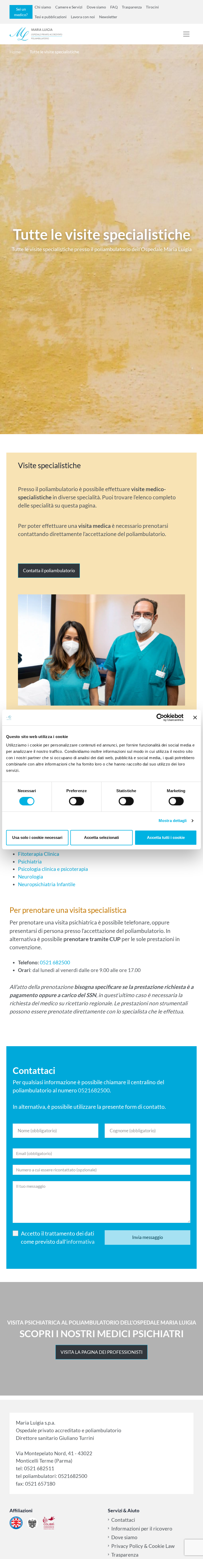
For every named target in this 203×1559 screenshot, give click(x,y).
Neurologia (30, 877)
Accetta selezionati (101, 837)
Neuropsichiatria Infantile (46, 884)
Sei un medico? (21, 12)
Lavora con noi (83, 17)
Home (15, 51)
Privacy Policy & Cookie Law (143, 1546)
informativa (80, 1241)
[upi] (32, 1522)
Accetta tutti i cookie (166, 837)
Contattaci (123, 1520)
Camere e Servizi (68, 7)
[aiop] (16, 1522)
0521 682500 (54, 962)
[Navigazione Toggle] (186, 34)
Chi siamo (43, 7)
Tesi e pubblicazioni (51, 17)
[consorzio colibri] (49, 1522)
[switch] (76, 801)
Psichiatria (30, 861)
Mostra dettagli (173, 820)
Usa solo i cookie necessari (37, 837)
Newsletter (108, 17)
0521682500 (94, 1090)
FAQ (114, 7)
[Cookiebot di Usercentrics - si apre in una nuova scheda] (160, 717)
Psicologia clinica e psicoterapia (53, 869)
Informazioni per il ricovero (141, 1528)
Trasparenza (132, 7)
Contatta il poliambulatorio (49, 570)
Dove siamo (96, 7)
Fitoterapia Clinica (38, 854)
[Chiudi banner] (195, 717)
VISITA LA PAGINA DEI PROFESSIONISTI (101, 1352)
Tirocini (152, 7)
